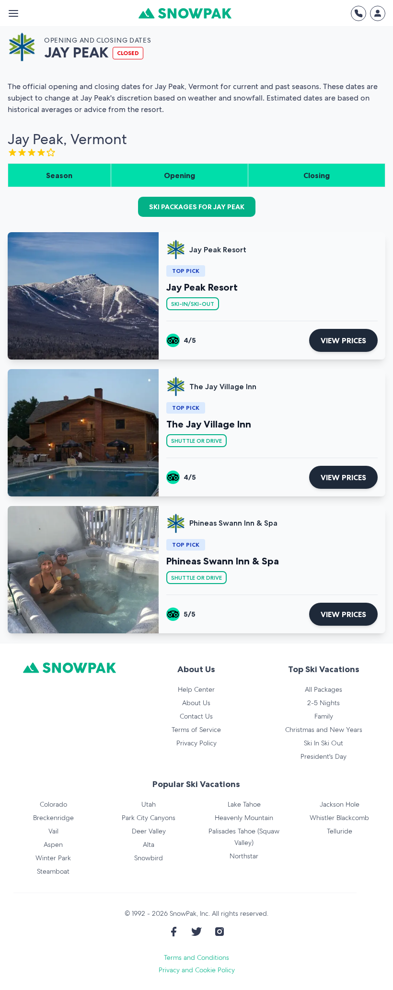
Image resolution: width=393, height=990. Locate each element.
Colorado (53, 804)
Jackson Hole (339, 804)
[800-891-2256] (358, 13)
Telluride (339, 831)
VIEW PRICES (343, 340)
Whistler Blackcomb (339, 817)
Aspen (53, 844)
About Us (196, 702)
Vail (53, 831)
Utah (148, 804)
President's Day (324, 756)
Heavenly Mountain (244, 817)
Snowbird (148, 858)
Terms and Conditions (196, 957)
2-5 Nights (323, 702)
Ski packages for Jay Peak (196, 206)
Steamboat (53, 871)
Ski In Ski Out (323, 743)
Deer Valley (149, 831)
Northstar (244, 856)
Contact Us (196, 716)
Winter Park (53, 858)
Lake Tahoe (244, 804)
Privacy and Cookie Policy (197, 970)
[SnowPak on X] (196, 931)
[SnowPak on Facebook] (173, 931)
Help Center (196, 689)
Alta (148, 844)
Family (323, 716)
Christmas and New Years (323, 729)
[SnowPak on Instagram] (219, 931)
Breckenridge (53, 817)
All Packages (323, 689)
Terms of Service (196, 729)
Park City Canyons (148, 817)
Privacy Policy (196, 743)
